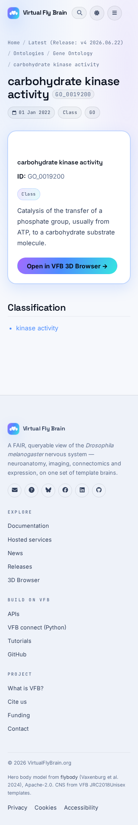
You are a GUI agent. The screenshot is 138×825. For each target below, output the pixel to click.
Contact (18, 728)
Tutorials (19, 641)
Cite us (17, 701)
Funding (19, 715)
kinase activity (37, 328)
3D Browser (24, 580)
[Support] (14, 490)
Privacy (17, 807)
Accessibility (81, 807)
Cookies (45, 807)
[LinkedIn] (82, 490)
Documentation (28, 525)
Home (14, 42)
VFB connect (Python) (37, 627)
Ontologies (28, 53)
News (15, 553)
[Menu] (114, 13)
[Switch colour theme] (97, 13)
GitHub (17, 654)
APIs (14, 614)
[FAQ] (31, 490)
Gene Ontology (73, 53)
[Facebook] (65, 490)
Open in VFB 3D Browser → (67, 266)
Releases (20, 566)
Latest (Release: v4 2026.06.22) (75, 42)
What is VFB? (26, 688)
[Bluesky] (48, 490)
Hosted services (30, 539)
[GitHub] (99, 490)
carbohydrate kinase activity (56, 64)
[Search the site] (79, 12)
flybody (69, 777)
